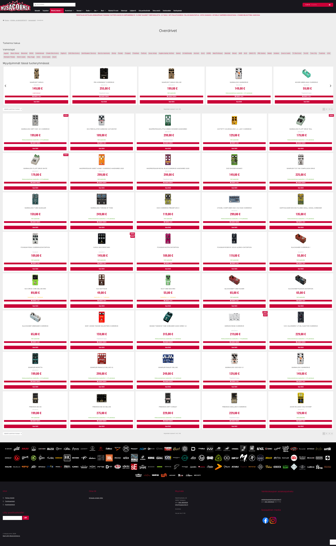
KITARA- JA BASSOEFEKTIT (18, 20)
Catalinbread (39, 53)
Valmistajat (124, 11)
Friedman (136, 53)
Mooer (234, 53)
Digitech (63, 53)
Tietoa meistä (156, 11)
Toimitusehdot (167, 11)
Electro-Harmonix (104, 53)
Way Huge (31, 57)
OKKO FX (252, 53)
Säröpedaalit (32, 20)
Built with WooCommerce (11, 536)
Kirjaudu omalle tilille (96, 498)
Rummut (79, 11)
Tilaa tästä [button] (36, 102)
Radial (270, 53)
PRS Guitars (261, 53)
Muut (102, 11)
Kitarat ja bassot (56, 11)
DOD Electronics (74, 53)
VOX (328, 53)
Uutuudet (37, 11)
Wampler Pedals (9, 57)
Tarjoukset (46, 11)
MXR (240, 53)
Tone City (313, 53)
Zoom (54, 57)
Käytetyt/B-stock (113, 11)
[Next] (330, 86)
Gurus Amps (153, 53)
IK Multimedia (187, 53)
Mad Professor (218, 53)
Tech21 (306, 53)
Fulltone (143, 53)
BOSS (31, 53)
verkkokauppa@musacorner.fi (271, 499)
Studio (88, 11)
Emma (114, 53)
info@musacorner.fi (181, 505)
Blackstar (24, 53)
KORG (209, 53)
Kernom (196, 53)
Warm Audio (21, 57)
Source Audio (285, 53)
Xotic (38, 57)
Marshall (227, 53)
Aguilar (6, 53)
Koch (203, 53)
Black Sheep (15, 53)
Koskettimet (68, 11)
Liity (25, 518)
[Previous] (6, 86)
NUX (245, 53)
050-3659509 (183, 502)
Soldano (276, 53)
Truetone (322, 53)
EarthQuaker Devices (89, 53)
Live (95, 11)
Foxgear (128, 53)
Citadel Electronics (52, 53)
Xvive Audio (46, 57)
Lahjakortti (133, 11)
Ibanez (178, 53)
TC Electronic (296, 53)
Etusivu (7, 20)
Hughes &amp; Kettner (166, 53)
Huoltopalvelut (178, 11)
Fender (120, 53)
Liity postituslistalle (144, 11)
